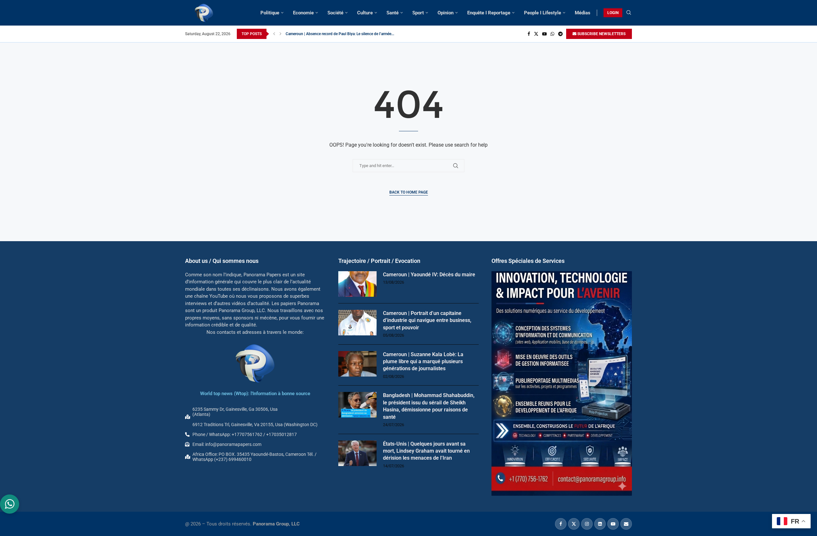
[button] (274, 34)
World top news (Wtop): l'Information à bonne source (255, 393)
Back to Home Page (408, 192)
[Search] (629, 12)
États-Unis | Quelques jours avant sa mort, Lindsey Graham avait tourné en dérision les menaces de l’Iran (426, 451)
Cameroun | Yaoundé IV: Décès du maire (429, 275)
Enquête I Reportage (488, 13)
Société (335, 13)
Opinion (445, 13)
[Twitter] (536, 33)
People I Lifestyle (542, 13)
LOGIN (612, 13)
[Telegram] (560, 33)
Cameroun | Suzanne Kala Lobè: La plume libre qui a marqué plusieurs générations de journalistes (423, 361)
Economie (303, 13)
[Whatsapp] (552, 33)
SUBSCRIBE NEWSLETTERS (601, 34)
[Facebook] (528, 33)
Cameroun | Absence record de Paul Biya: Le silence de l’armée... (340, 34)
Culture (365, 13)
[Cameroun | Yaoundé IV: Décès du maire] (357, 284)
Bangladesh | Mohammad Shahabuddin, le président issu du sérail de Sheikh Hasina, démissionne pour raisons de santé (429, 406)
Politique (269, 13)
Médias (582, 13)
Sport (418, 13)
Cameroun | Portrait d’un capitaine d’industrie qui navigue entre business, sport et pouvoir (427, 320)
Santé (392, 13)
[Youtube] (544, 33)
